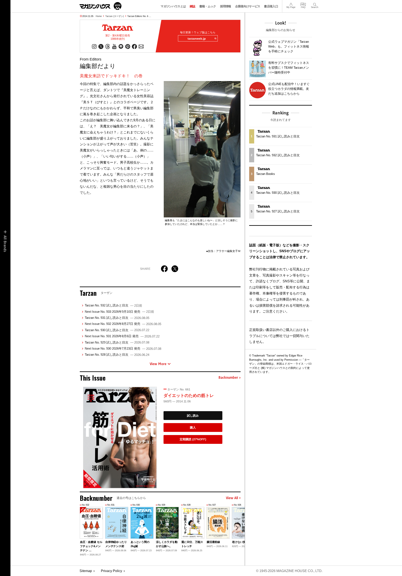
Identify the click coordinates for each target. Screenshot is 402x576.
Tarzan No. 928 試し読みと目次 (117, 354)
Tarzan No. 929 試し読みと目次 (117, 342)
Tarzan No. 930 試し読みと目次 (117, 330)
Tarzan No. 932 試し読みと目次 (113, 305)
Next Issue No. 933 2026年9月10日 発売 (119, 311)
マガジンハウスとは (173, 6)
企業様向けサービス (247, 6)
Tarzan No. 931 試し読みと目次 (117, 317)
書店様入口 (271, 6)
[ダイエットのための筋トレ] (120, 437)
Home (99, 16)
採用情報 (225, 6)
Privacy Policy (111, 571)
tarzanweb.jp (197, 38)
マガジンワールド (100, 6)
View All (232, 498)
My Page (291, 4)
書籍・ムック (207, 6)
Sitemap (86, 571)
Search (314, 4)
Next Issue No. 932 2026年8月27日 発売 (123, 323)
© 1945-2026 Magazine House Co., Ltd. (289, 571)
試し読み (193, 415)
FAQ (303, 4)
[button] (237, 528)
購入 (193, 427)
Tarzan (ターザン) (114, 16)
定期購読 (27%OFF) (193, 439)
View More (158, 364)
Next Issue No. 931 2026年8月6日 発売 (122, 336)
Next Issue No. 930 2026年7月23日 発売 (123, 348)
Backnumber (228, 378)
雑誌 (192, 6)
